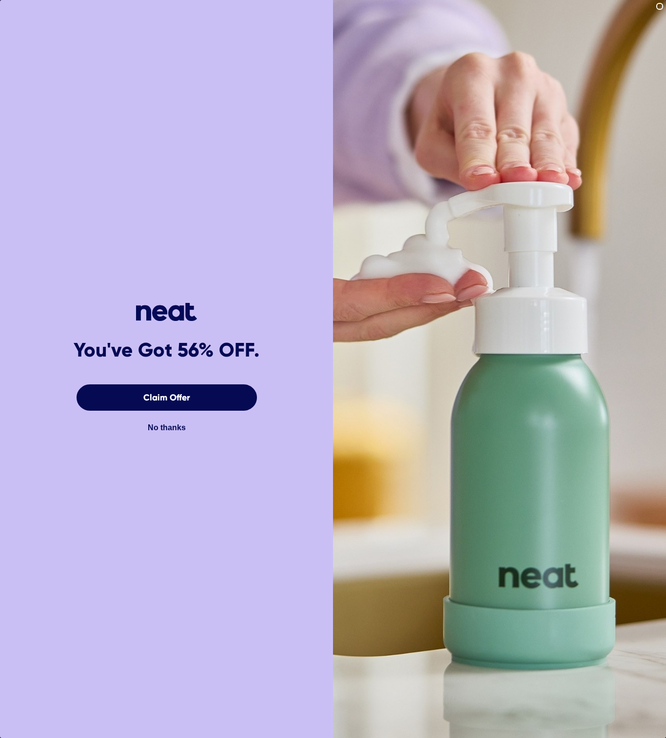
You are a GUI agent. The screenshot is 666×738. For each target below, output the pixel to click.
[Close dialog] (659, 6)
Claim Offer (166, 397)
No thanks (167, 427)
